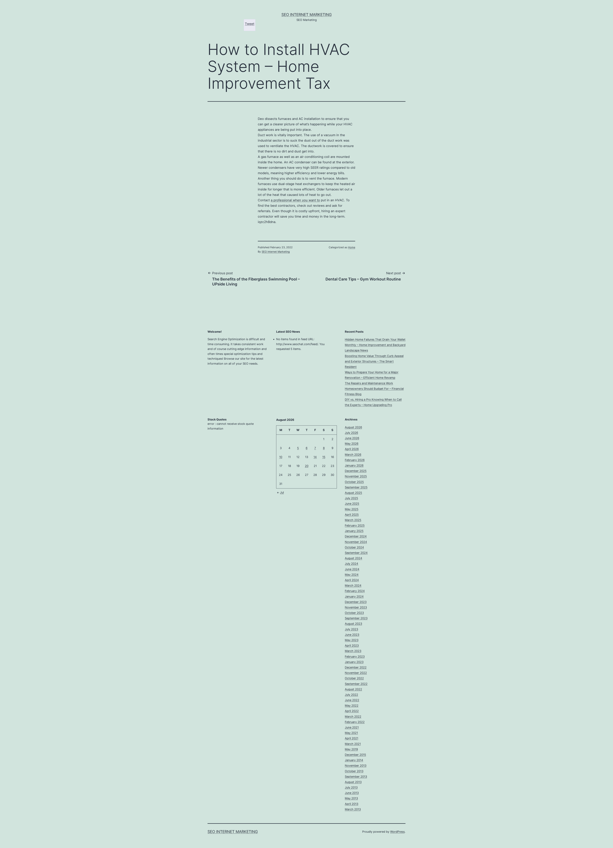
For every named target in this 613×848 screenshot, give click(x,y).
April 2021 (351, 738)
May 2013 (351, 798)
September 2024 (356, 552)
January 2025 (354, 531)
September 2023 (356, 618)
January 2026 (354, 465)
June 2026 (352, 438)
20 (306, 466)
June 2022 (352, 700)
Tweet (249, 24)
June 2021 (352, 727)
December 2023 (356, 602)
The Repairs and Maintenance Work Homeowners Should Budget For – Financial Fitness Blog (374, 389)
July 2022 (351, 694)
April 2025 (352, 514)
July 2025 (351, 498)
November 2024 (356, 542)
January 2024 (354, 596)
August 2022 (353, 689)
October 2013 (354, 771)
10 (280, 457)
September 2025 (356, 487)
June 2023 (352, 634)
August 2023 (353, 623)
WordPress (397, 831)
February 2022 (355, 722)
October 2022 (354, 678)
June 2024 (352, 569)
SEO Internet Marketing (306, 14)
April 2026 (352, 449)
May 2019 (351, 749)
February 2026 (355, 460)
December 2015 (355, 754)
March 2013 (353, 809)
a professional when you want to (295, 200)
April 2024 (352, 580)
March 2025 (353, 520)
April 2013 (351, 804)
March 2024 (353, 585)
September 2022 (356, 683)
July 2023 (351, 629)
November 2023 (356, 607)
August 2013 (353, 782)
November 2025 (356, 476)
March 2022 (353, 716)
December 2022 (356, 667)
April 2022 (352, 711)
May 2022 (351, 705)
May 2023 (351, 640)
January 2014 (354, 760)
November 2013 (355, 765)
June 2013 (352, 793)
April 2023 (352, 645)
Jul (282, 492)
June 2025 (352, 503)
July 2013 (351, 787)
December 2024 (356, 536)
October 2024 (354, 547)
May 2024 (352, 574)
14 (315, 457)
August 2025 (353, 492)
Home (351, 247)
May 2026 (351, 443)
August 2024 (353, 558)
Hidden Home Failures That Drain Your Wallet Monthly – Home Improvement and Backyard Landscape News (375, 345)
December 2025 (356, 471)
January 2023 (354, 662)
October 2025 (354, 482)
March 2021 (353, 744)
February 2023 (355, 656)
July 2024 (351, 563)
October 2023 (354, 612)
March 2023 (353, 651)
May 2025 (351, 509)
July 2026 (351, 432)
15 (323, 457)
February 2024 (355, 591)
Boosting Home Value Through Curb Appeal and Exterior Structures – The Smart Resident (374, 361)
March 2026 (353, 454)
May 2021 (351, 732)
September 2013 (356, 776)
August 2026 (353, 427)
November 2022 (356, 672)
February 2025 (355, 525)
